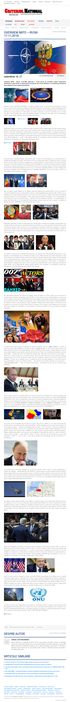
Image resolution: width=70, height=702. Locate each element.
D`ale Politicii (42, 686)
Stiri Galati (58, 692)
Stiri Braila (22, 692)
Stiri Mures (28, 693)
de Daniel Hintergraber (47, 75)
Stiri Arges (7, 692)
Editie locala (51, 686)
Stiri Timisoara (51, 693)
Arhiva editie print (57, 1)
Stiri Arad (57, 690)
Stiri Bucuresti (37, 692)
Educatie (31, 24)
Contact (34, 1)
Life (15, 24)
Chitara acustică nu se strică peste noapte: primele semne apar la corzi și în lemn (27, 662)
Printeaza (60, 75)
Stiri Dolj (51, 692)
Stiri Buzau (29, 692)
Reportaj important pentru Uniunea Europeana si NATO (21, 627)
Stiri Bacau (14, 692)
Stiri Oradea (36, 693)
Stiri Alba (50, 690)
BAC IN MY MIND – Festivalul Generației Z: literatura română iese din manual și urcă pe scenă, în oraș (32, 671)
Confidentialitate (25, 1)
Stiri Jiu (12, 693)
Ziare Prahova (58, 688)
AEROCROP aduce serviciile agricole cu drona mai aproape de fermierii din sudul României (29, 673)
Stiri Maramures (19, 693)
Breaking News (19, 21)
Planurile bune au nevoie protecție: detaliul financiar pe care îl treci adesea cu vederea (28, 664)
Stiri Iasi (6, 693)
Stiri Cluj (45, 692)
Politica (41, 21)
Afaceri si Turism (8, 686)
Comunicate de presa (9, 3)
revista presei (39, 627)
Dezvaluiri (8, 21)
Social (57, 21)
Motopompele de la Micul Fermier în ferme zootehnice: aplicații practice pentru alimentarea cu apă (31, 676)
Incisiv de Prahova (25, 690)
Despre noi (10, 1)
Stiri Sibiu (43, 693)
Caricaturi (22, 686)
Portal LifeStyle (36, 688)
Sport (23, 24)
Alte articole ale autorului (57, 633)
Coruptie (49, 21)
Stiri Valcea (59, 693)
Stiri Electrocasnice (47, 688)
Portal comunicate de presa (39, 690)
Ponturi (40, 1)
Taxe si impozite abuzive (10, 688)
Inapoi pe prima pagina (59, 31)
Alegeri (16, 686)
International (27, 688)
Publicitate (47, 1)
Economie (8, 24)
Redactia (16, 1)
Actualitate (30, 21)
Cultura (20, 688)
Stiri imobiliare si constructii (12, 690)
